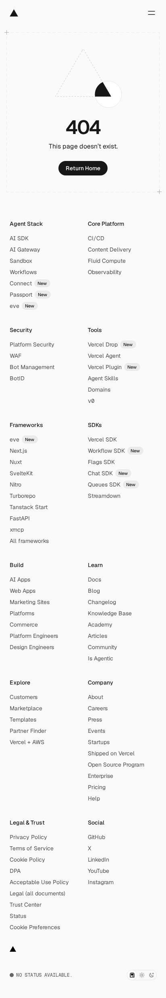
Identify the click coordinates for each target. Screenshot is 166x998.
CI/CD (96, 238)
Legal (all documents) (37, 893)
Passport (29, 294)
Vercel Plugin (112, 367)
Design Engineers (32, 647)
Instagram (101, 882)
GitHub (96, 837)
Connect (28, 283)
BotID (17, 378)
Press (95, 719)
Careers (98, 708)
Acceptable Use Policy (39, 882)
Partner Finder (28, 730)
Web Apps (22, 590)
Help (94, 798)
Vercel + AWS (27, 742)
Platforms (22, 613)
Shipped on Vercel (111, 753)
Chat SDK (108, 473)
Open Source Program (116, 764)
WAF (15, 355)
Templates (23, 719)
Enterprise (100, 775)
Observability (105, 272)
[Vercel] (13, 13)
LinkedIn (98, 859)
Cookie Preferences (35, 927)
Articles (97, 635)
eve (22, 305)
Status (18, 916)
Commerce (24, 624)
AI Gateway (25, 249)
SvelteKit (21, 473)
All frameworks (29, 540)
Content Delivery (109, 249)
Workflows (23, 272)
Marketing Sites (30, 602)
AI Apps (20, 579)
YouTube (98, 870)
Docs (94, 579)
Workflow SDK (114, 450)
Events (96, 730)
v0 (91, 400)
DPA (15, 870)
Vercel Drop (110, 344)
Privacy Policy (28, 837)
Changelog (102, 602)
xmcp (17, 529)
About (95, 697)
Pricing (97, 787)
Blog (94, 590)
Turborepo (22, 495)
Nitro (15, 484)
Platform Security (32, 344)
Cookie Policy (27, 859)
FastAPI (20, 518)
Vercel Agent (104, 355)
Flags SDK (101, 462)
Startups (99, 742)
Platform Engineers (34, 635)
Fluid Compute (107, 260)
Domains (99, 389)
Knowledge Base (110, 613)
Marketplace (26, 708)
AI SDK (19, 238)
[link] (83, 168)
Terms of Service (32, 848)
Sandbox (21, 260)
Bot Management (32, 367)
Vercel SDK (102, 439)
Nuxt (16, 462)
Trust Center (26, 904)
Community (102, 647)
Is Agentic (100, 658)
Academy (100, 624)
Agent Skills (103, 378)
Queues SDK (112, 484)
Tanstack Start (29, 507)
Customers (23, 697)
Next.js (18, 450)
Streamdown (104, 495)
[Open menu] (151, 13)
